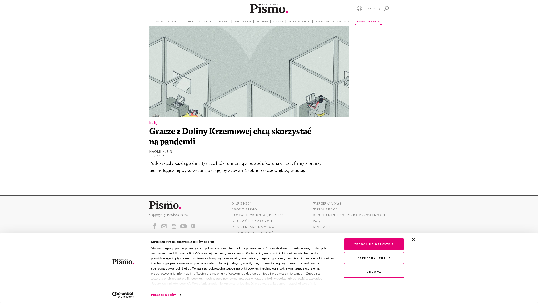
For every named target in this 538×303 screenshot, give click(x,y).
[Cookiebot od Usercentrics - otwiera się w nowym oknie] (123, 295)
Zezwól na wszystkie (374, 244)
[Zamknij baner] (424, 239)
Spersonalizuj (371, 258)
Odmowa (374, 271)
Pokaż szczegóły (163, 294)
